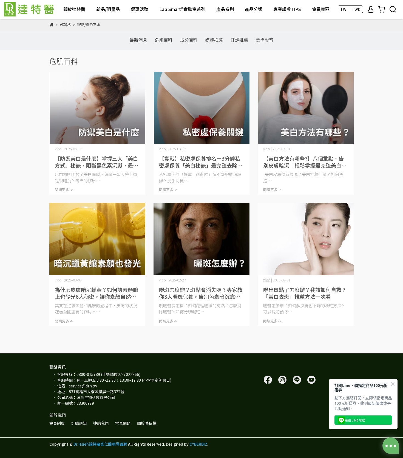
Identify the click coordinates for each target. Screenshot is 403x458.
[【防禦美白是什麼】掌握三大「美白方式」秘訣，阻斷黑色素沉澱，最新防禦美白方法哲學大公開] (97, 108)
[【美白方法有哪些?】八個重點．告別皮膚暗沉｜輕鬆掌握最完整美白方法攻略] (306, 108)
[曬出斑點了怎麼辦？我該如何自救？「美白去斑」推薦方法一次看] (306, 239)
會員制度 (57, 423)
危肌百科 (163, 40)
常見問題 (122, 423)
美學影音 (264, 40)
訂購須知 (79, 423)
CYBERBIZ (198, 444)
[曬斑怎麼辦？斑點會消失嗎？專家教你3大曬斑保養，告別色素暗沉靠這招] (201, 239)
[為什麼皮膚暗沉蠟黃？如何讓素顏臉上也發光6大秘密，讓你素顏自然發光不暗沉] (97, 239)
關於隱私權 (146, 423)
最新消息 (138, 40)
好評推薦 (239, 40)
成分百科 (189, 40)
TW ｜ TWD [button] (350, 9)
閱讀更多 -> (64, 189)
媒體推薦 (214, 40)
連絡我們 (101, 423)
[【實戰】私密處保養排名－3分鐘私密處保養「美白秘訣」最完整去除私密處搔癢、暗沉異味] (201, 108)
